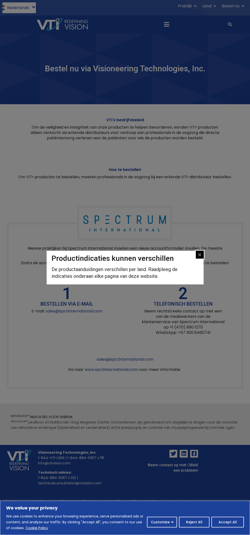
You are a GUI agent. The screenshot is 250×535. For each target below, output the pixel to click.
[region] (125, 518)
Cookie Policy (37, 528)
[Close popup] (200, 255)
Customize (160, 522)
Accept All (228, 522)
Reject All (194, 522)
